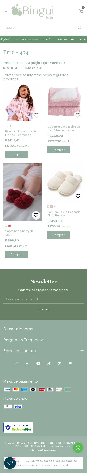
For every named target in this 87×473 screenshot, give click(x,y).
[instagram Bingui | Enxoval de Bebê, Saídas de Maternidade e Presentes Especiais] (16, 363)
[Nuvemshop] (43, 451)
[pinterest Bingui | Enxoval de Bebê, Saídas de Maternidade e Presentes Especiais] (70, 363)
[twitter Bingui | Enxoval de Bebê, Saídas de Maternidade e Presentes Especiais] (59, 363)
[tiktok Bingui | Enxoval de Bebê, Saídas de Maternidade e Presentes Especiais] (49, 363)
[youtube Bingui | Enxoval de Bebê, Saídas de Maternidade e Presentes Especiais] (38, 363)
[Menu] (6, 12)
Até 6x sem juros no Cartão (31, 39)
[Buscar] (79, 27)
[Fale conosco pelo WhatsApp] (78, 448)
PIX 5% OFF (64, 39)
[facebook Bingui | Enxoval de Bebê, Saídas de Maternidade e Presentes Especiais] (27, 363)
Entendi (63, 464)
